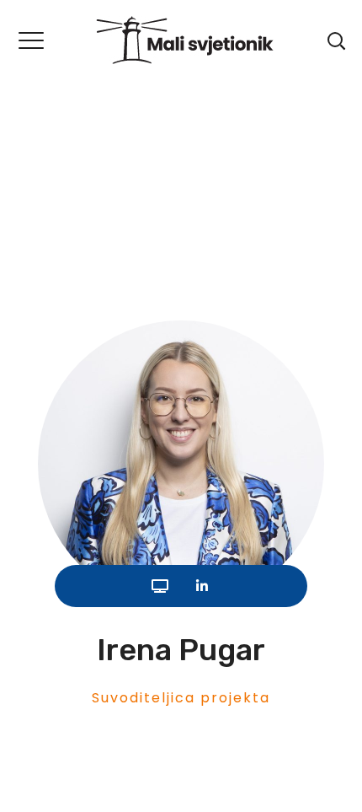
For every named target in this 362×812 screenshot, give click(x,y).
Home (50, 142)
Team (132, 142)
